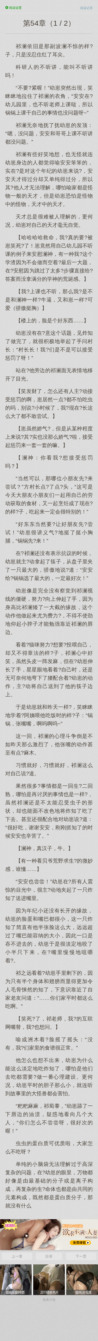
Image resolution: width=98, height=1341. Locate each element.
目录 (49, 1256)
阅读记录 (86, 8)
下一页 (81, 1256)
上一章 (16, 1256)
